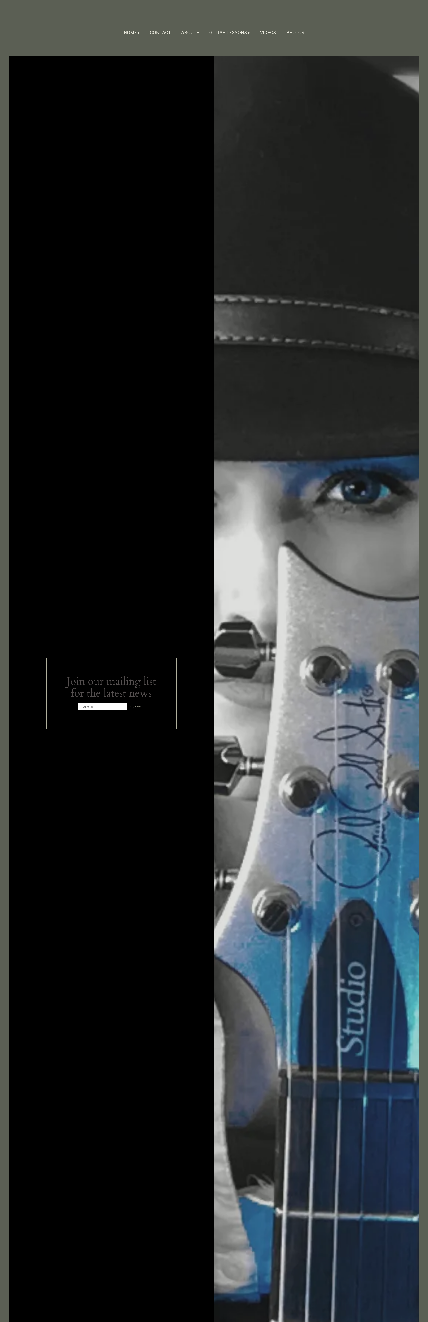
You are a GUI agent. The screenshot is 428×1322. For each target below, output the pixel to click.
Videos (268, 32)
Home (130, 32)
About (188, 32)
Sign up (135, 706)
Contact (160, 32)
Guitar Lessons (228, 32)
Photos (295, 32)
